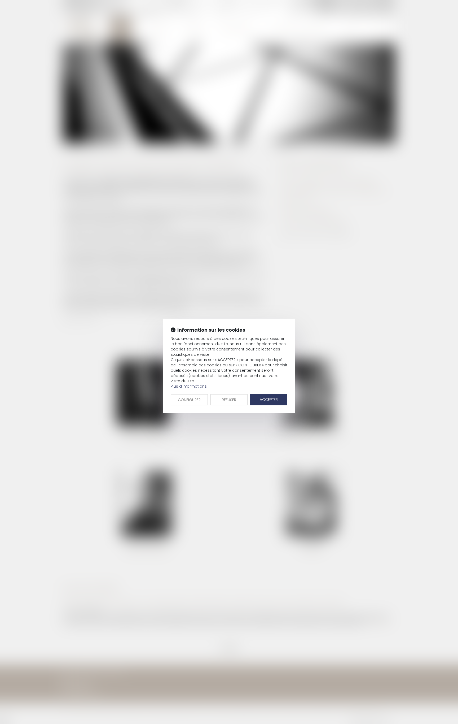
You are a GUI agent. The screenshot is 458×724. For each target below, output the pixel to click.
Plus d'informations (189, 386)
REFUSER (229, 399)
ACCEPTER (269, 399)
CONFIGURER (189, 399)
